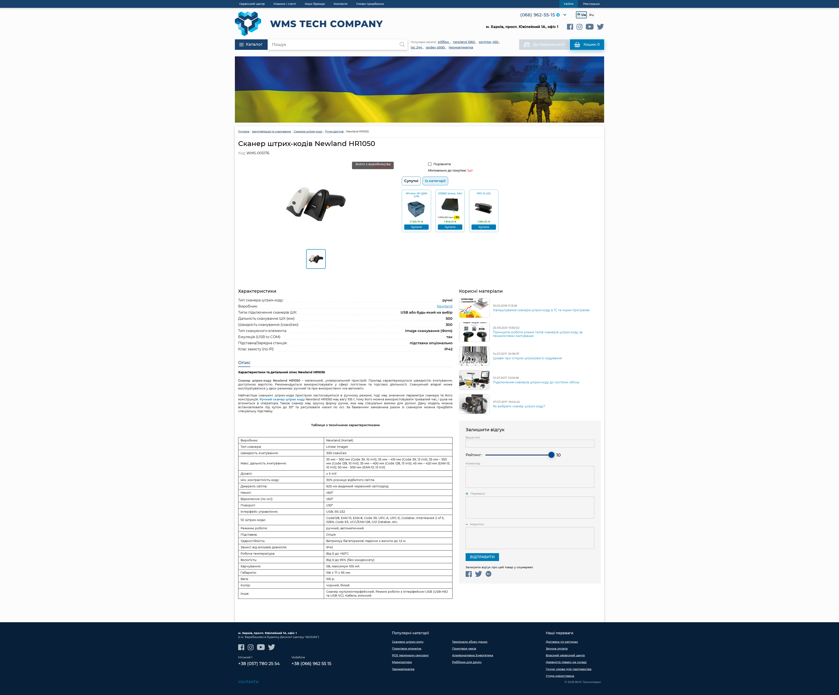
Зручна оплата (557, 648)
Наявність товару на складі (566, 662)
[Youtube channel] (590, 27)
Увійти (569, 3)
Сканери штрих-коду (407, 641)
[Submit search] (402, 44)
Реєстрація (591, 3)
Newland (444, 306)
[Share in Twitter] (478, 574)
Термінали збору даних (469, 641)
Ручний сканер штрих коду (282, 399)
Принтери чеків (464, 648)
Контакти (248, 682)
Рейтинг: (474, 455)
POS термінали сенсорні (410, 655)
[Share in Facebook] (469, 574)
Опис (244, 362)
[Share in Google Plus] (488, 574)
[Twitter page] (600, 27)
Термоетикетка (403, 669)
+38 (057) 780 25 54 (259, 663)
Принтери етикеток (406, 648)
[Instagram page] (579, 27)
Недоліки (477, 524)
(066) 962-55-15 (537, 14)
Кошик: (592, 44)
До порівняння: (549, 44)
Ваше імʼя (473, 437)
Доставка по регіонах (562, 641)
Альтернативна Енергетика (472, 655)
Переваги (477, 493)
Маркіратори (402, 662)
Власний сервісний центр (565, 655)
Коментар (473, 463)
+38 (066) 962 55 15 (311, 663)
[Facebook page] (570, 27)
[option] (419, 89)
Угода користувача (560, 676)
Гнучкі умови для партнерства (568, 669)
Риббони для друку (467, 662)
